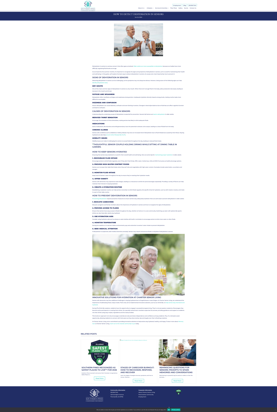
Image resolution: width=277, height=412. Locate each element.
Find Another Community (146, 394)
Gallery (180, 8)
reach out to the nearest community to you (122, 323)
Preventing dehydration (99, 198)
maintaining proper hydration (163, 155)
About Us (141, 8)
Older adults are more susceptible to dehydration (148, 66)
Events (186, 8)
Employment (177, 5)
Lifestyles (149, 8)
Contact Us (193, 8)
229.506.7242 (192, 5)
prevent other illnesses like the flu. (116, 135)
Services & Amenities (161, 8)
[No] (275, 409)
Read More (100, 378)
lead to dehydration (159, 114)
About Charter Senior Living (146, 392)
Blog (184, 5)
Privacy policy (176, 409)
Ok (169, 409)
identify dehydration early (99, 82)
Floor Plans (173, 8)
